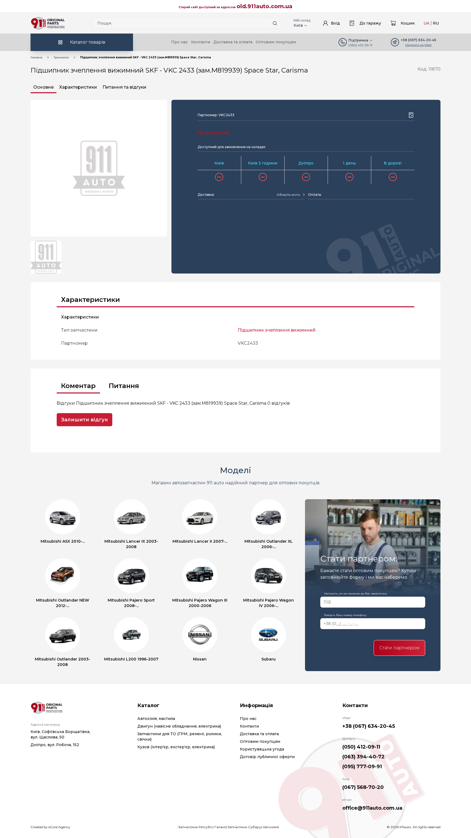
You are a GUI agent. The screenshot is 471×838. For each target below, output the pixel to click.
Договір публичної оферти (267, 756)
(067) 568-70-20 (363, 787)
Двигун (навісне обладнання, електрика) (179, 726)
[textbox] (288, 195)
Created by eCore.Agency (50, 827)
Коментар (78, 386)
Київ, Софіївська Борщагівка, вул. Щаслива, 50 (60, 734)
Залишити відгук (84, 420)
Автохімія (271, 827)
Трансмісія (61, 57)
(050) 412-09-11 (360, 45)
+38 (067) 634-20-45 (368, 726)
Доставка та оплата (232, 42)
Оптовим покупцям (276, 42)
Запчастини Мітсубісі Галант (202, 827)
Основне (43, 87)
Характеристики (78, 87)
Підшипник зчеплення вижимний (277, 330)
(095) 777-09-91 (362, 767)
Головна (36, 57)
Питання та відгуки (124, 87)
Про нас (179, 42)
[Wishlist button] (411, 115)
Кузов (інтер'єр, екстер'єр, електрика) (176, 746)
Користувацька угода (262, 749)
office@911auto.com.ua (372, 808)
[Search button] (275, 23)
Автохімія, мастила (156, 718)
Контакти (200, 42)
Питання (124, 386)
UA (426, 23)
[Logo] (48, 23)
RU (436, 23)
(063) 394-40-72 (363, 757)
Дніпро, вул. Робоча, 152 (55, 744)
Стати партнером (399, 647)
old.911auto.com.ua (264, 6)
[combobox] (290, 195)
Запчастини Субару (244, 827)
